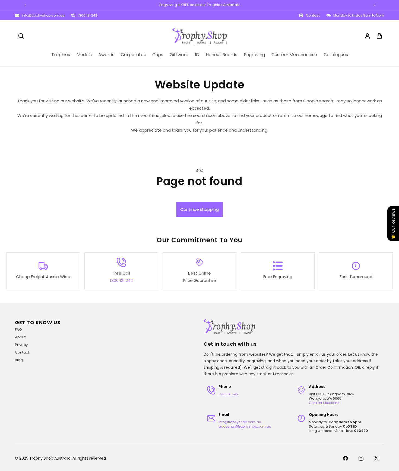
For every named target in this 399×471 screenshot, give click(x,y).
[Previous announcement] (25, 5)
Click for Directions (324, 402)
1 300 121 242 (228, 394)
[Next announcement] (374, 5)
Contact (22, 352)
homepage (316, 115)
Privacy (21, 344)
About (20, 337)
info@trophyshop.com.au (43, 15)
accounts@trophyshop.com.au (244, 426)
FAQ (18, 329)
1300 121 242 (87, 15)
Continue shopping (199, 209)
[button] (21, 36)
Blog (19, 359)
